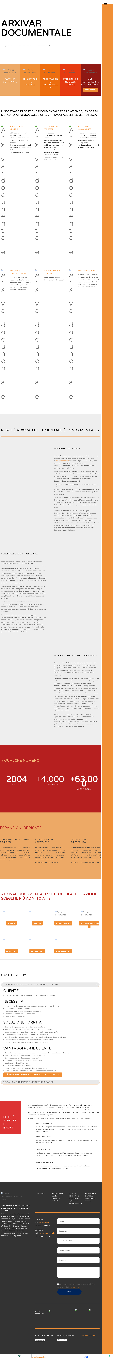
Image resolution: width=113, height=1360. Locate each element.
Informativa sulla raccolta (34, 1357)
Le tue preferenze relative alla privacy (64, 1357)
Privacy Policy (77, 1287)
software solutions (62, 461)
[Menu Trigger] (95, 5)
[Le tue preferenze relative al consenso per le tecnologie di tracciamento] (109, 1356)
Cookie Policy (62, 1340)
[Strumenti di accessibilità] (19, 1356)
